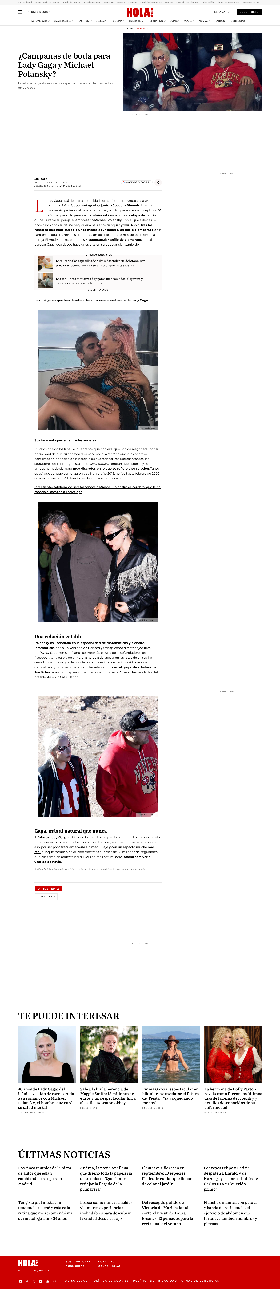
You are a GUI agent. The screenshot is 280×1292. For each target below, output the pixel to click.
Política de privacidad (155, 1280)
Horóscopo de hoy (250, 2)
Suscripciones (78, 1261)
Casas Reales (62, 21)
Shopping (156, 21)
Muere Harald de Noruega (47, 2)
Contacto (106, 1261)
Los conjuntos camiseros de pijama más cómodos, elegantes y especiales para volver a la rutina (99, 280)
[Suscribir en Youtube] (48, 1281)
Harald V (121, 2)
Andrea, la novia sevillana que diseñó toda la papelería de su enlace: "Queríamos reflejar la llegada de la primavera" (106, 1178)
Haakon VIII (108, 2)
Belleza (101, 21)
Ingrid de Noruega (72, 2)
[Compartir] (158, 182)
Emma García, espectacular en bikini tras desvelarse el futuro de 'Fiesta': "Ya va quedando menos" (170, 1095)
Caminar (169, 2)
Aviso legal (76, 1280)
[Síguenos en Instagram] (21, 1281)
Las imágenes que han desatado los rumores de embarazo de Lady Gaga (91, 300)
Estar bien (136, 21)
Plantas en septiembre (228, 2)
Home (130, 29)
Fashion (83, 21)
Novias (203, 21)
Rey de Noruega (92, 2)
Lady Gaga (46, 896)
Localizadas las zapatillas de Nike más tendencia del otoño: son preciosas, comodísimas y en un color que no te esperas (100, 262)
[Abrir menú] (20, 12)
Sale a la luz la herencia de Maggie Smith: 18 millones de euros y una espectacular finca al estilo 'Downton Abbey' (108, 1095)
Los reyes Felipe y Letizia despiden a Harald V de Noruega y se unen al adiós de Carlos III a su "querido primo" (231, 1178)
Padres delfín (207, 2)
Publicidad (75, 1266)
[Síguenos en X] (34, 1281)
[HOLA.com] (140, 12)
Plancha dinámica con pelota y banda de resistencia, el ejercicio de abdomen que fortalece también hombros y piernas (230, 1212)
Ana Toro (41, 179)
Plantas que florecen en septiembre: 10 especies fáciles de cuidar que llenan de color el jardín (167, 1175)
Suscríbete (249, 11)
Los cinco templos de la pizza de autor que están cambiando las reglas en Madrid (44, 1175)
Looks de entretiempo (187, 2)
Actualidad (39, 21)
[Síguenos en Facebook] (28, 1281)
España (219, 11)
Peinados (132, 2)
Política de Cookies (110, 1280)
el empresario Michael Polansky (97, 220)
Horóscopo (237, 21)
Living (173, 21)
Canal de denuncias (200, 1280)
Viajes (188, 21)
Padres (220, 21)
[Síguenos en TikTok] (41, 1281)
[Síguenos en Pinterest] (55, 1281)
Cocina (117, 21)
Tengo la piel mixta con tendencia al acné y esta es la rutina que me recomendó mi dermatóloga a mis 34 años (45, 1210)
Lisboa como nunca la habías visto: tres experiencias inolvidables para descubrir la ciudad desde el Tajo (106, 1210)
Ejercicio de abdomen (151, 2)
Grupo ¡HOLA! (109, 1266)
